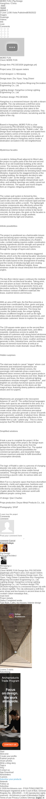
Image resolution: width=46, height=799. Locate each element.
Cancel (12, 541)
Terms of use (6, 798)
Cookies (23, 798)
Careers (3, 777)
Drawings (4, 17)
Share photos (6, 761)
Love (2, 24)
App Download (7, 772)
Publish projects (7, 758)
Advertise (4, 786)
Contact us (5, 770)
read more (4, 596)
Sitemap (31, 798)
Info (1, 22)
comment (4, 541)
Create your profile (8, 756)
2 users (10, 670)
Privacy (15, 798)
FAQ (2, 768)
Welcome (4, 754)
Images (3, 15)
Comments (5, 26)
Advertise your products (10, 779)
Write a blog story (8, 763)
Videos (3, 19)
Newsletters (5, 775)
